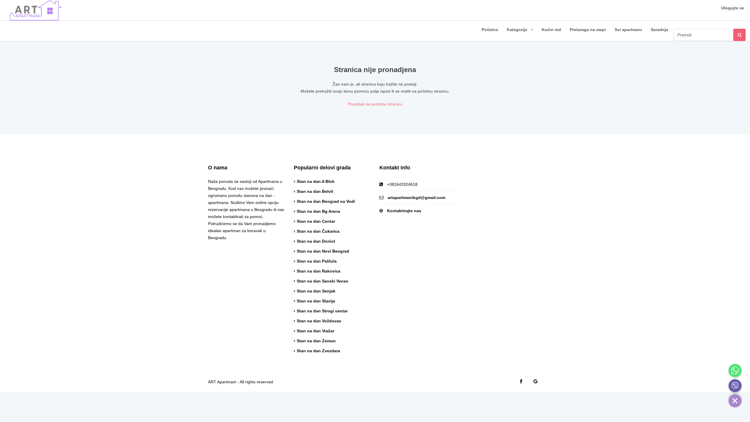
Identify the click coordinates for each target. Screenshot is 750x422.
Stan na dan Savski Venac (322, 281)
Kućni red (551, 29)
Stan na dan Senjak (316, 291)
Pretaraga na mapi (588, 29)
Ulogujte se (732, 8)
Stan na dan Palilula (317, 261)
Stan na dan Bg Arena (318, 211)
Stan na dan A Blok (316, 181)
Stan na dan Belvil (315, 191)
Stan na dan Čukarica (318, 231)
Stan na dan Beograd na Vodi (326, 201)
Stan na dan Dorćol (316, 241)
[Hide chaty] (735, 400)
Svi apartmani (628, 29)
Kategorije (517, 29)
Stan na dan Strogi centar (322, 311)
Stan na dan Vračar (315, 331)
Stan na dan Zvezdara (318, 350)
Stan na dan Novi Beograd (323, 251)
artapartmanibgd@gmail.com (416, 197)
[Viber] (735, 385)
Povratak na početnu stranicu (375, 104)
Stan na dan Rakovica (318, 271)
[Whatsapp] (735, 370)
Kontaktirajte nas (404, 210)
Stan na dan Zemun (316, 340)
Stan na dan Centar (316, 221)
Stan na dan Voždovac (319, 321)
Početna (490, 29)
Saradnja (659, 29)
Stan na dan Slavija (316, 301)
